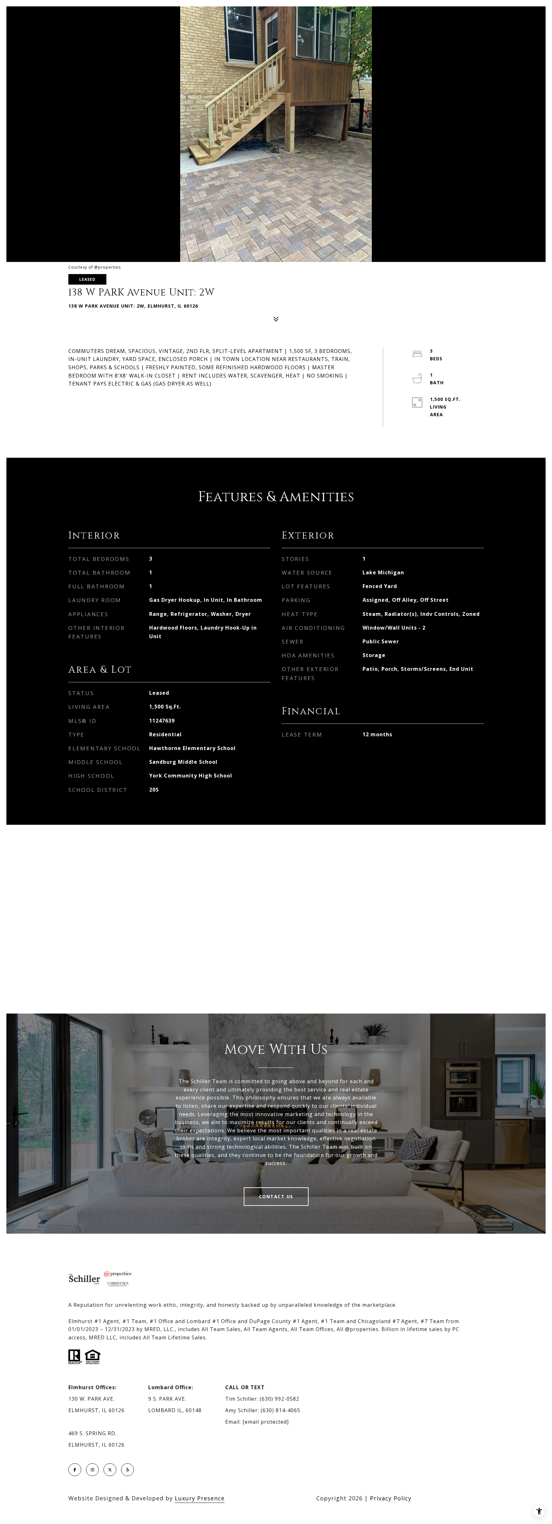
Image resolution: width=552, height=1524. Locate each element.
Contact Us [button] (276, 1196)
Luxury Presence (200, 1498)
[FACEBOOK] (74, 1469)
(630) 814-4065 (280, 1410)
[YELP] (127, 1469)
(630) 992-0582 (279, 1398)
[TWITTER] (109, 1469)
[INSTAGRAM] (92, 1469)
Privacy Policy (390, 1498)
